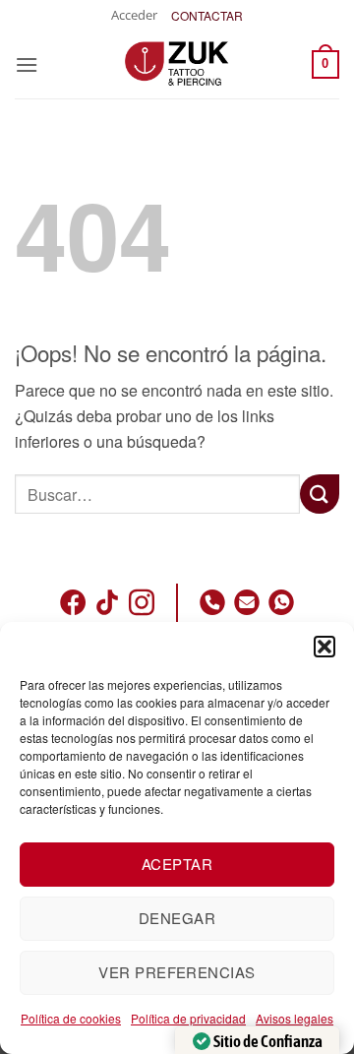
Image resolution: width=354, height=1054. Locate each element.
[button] (324, 646)
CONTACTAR (207, 15)
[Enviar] (319, 493)
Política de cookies (71, 1018)
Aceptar (177, 863)
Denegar (177, 917)
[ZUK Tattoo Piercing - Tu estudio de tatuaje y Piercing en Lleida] (177, 64)
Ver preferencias (176, 971)
